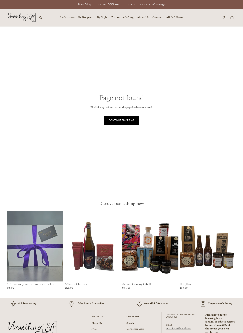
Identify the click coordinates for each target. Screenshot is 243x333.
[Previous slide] (12, 246)
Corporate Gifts (135, 329)
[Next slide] (58, 246)
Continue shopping (121, 120)
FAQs (94, 329)
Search (130, 323)
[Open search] (40, 18)
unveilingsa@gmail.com (178, 328)
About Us (96, 323)
